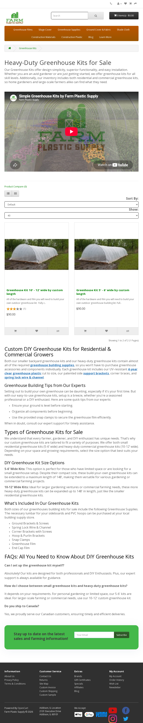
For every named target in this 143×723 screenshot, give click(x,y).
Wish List (113, 683)
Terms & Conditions (15, 683)
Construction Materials (43, 37)
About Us (9, 676)
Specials (78, 683)
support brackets (96, 373)
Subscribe (121, 635)
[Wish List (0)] (125, 3)
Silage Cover (45, 29)
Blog (90, 37)
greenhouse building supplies (52, 365)
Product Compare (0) (15, 186)
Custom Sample (47, 694)
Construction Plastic (71, 37)
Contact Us (45, 676)
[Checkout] (135, 3)
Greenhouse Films (22, 29)
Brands (78, 676)
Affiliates (78, 687)
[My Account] (119, 3)
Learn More (105, 37)
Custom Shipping (48, 691)
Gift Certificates (82, 680)
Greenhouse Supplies (69, 29)
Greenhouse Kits (27, 48)
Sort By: (132, 198)
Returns (43, 680)
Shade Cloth (123, 29)
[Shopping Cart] (130, 3)
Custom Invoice (47, 687)
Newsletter (115, 687)
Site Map (43, 683)
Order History (116, 680)
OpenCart (23, 708)
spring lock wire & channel (24, 377)
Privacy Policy (11, 680)
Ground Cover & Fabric (98, 29)
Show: (134, 209)
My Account (115, 676)
